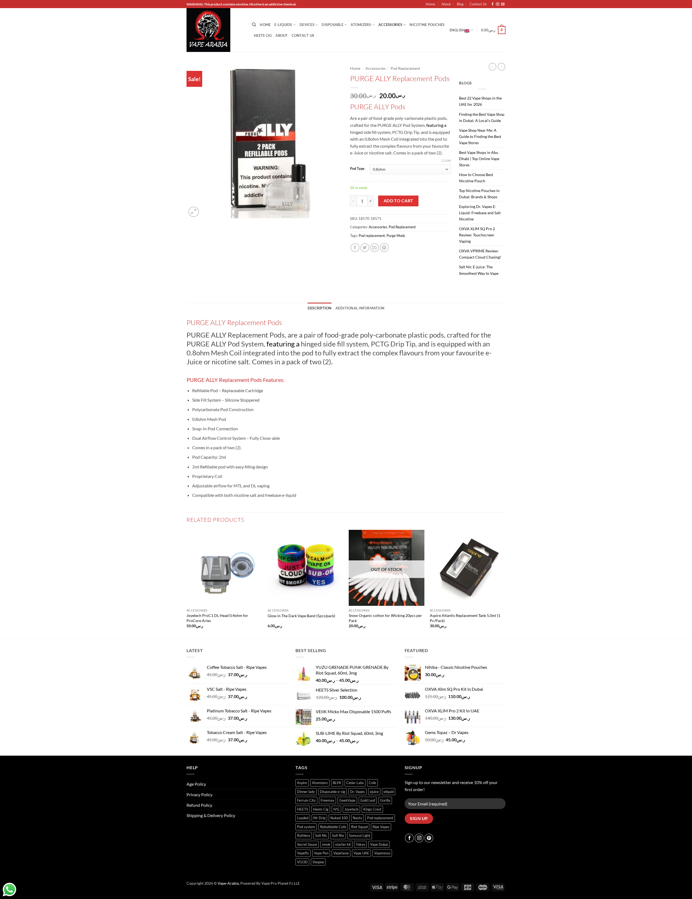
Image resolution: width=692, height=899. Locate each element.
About (446, 4)
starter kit (343, 844)
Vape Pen (321, 853)
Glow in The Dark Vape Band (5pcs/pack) (301, 615)
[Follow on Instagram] (497, 4)
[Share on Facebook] (355, 247)
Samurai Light (359, 835)
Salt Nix (338, 835)
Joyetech (351, 809)
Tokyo (360, 844)
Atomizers (361, 24)
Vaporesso (382, 853)
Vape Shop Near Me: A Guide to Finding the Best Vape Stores (480, 136)
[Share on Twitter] (364, 247)
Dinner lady (306, 791)
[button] (493, 30)
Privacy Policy (199, 794)
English (457, 30)
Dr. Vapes (357, 791)
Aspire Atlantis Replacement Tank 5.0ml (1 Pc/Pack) (465, 618)
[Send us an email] (502, 4)
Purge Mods (396, 235)
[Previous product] (501, 66)
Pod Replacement (405, 68)
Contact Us (478, 4)
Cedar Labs (355, 783)
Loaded (302, 818)
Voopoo (318, 862)
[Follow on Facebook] (492, 4)
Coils (372, 783)
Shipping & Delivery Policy (211, 815)
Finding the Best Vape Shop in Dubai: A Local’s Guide (481, 117)
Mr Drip (319, 818)
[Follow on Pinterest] (428, 838)
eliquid (389, 791)
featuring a (436, 125)
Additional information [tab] (360, 308)
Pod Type (357, 169)
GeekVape (347, 800)
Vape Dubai (379, 844)
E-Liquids (283, 24)
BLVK (337, 783)
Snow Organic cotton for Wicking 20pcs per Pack (385, 618)
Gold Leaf (367, 800)
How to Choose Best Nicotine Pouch (476, 177)
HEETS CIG (263, 35)
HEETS (302, 809)
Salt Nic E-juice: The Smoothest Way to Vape (478, 270)
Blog (460, 4)
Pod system (306, 827)
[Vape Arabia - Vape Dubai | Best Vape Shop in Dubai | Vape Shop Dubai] (215, 30)
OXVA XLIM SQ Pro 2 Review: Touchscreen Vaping (477, 234)
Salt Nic (321, 835)
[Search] (254, 24)
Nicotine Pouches (427, 24)
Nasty (357, 818)
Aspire (302, 783)
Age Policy (196, 783)
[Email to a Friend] (374, 247)
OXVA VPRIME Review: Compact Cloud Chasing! (480, 254)
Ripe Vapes (381, 827)
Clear (446, 160)
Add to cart (398, 200)
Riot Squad (359, 827)
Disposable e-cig (332, 791)
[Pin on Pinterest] (384, 247)
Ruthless (303, 835)
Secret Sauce (307, 844)
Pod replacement (372, 235)
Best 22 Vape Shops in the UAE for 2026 (480, 101)
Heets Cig (320, 809)
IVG (336, 809)
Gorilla (385, 800)
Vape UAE (361, 853)
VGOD (302, 862)
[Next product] (492, 66)
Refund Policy (199, 805)
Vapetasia (341, 853)
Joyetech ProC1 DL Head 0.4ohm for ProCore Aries (217, 618)
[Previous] (187, 583)
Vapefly (303, 853)
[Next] (505, 583)
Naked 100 (339, 818)
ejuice (374, 791)
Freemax (327, 800)
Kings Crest (372, 809)
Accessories (390, 24)
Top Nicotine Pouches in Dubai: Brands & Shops (479, 193)
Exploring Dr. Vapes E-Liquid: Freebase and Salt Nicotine (480, 212)
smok (326, 844)
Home (430, 4)
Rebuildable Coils (333, 827)
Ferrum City (306, 800)
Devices (307, 24)
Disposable (332, 24)
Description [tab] (320, 308)
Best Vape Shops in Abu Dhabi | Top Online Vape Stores (479, 158)
